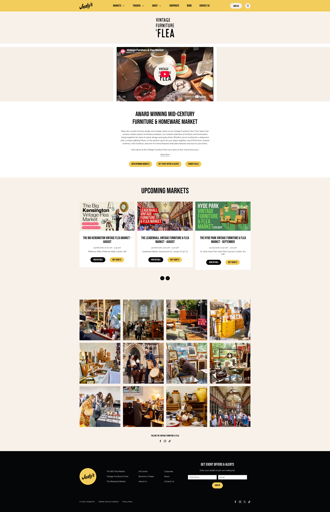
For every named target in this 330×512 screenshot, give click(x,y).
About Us (143, 481)
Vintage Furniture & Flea (117, 476)
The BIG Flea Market (116, 471)
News (166, 476)
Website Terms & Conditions (108, 502)
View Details (98, 259)
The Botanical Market (116, 481)
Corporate (168, 471)
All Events (143, 471)
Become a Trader (146, 476)
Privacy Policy (127, 502)
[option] (107, 238)
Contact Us (169, 481)
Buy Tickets (116, 259)
